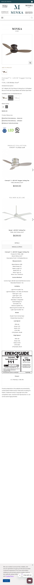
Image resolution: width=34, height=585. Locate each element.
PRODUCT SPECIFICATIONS (10, 123)
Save (4, 35)
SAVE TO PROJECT (7, 67)
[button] (32, 565)
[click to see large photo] (4, 72)
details (17, 243)
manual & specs (17, 247)
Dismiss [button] (6, 580)
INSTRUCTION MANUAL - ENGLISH (12, 118)
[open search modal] (31, 17)
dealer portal (6, 1)
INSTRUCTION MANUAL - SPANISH (12, 120)
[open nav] (2, 17)
